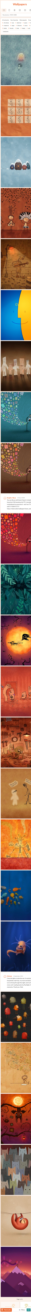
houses (10, 28)
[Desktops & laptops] (3, 10)
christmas (5, 22)
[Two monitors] (19, 10)
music (25, 25)
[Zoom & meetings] (14, 10)
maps (12, 25)
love (12, 22)
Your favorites (14, 20)
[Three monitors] (25, 10)
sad (28, 28)
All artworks (5, 20)
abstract (18, 22)
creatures (5, 25)
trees (17, 28)
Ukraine (19, 25)
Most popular (23, 20)
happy (23, 28)
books (4, 28)
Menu (23, 1310)
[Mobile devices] (9, 10)
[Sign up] (29, 1309)
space (25, 22)
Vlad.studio (7, 1310)
